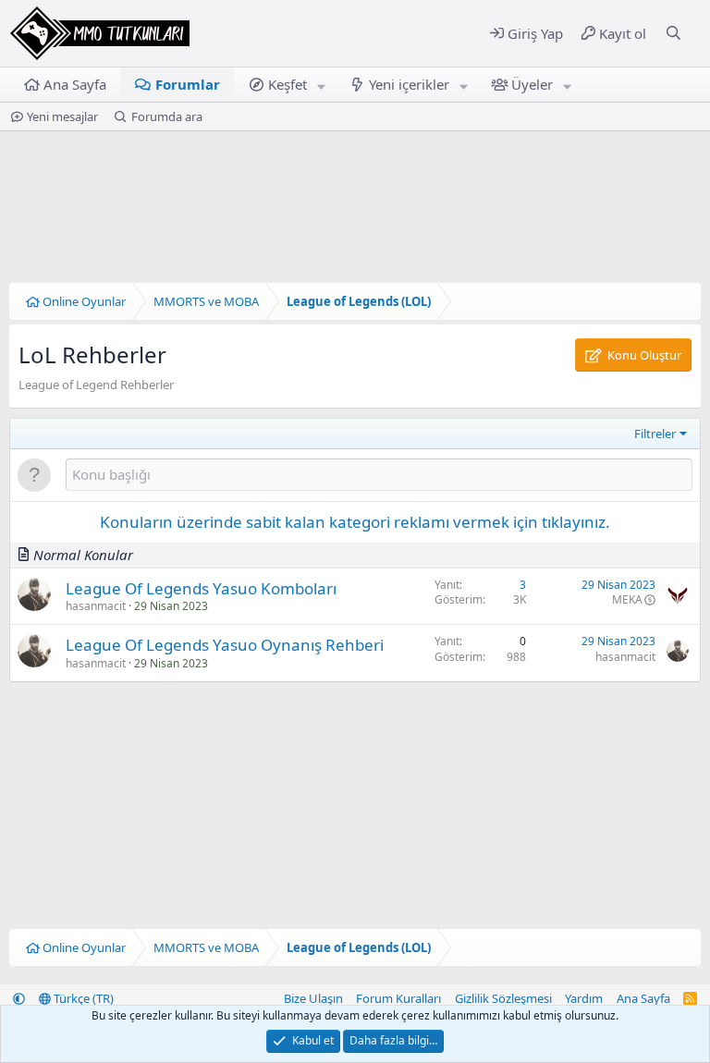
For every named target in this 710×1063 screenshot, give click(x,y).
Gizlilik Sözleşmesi (503, 998)
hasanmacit (96, 606)
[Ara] (673, 34)
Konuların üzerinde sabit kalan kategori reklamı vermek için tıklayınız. (355, 521)
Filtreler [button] (655, 433)
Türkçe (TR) (82, 998)
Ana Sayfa (74, 84)
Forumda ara (166, 116)
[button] (322, 84)
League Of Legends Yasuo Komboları (201, 588)
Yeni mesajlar (62, 116)
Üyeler (532, 84)
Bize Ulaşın (313, 998)
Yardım (584, 998)
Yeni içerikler (409, 84)
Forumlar (187, 84)
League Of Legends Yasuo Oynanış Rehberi (225, 644)
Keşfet (287, 84)
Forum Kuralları (398, 998)
